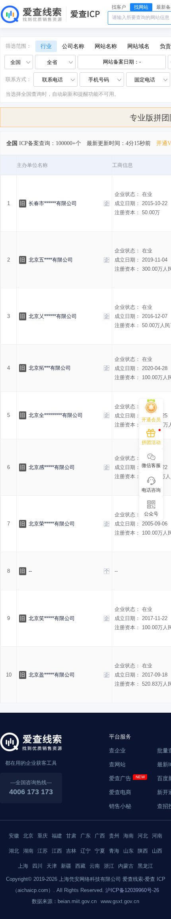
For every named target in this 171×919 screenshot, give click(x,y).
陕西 (143, 851)
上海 (23, 866)
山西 (157, 851)
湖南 (28, 851)
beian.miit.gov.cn (77, 901)
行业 (46, 46)
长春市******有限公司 (53, 203)
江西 (57, 851)
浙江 (109, 866)
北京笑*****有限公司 (52, 618)
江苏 (42, 851)
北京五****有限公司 (51, 260)
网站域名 (138, 46)
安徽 (14, 836)
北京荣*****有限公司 (52, 524)
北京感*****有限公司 (52, 467)
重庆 (42, 836)
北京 (28, 836)
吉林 (71, 851)
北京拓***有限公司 (50, 368)
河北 (143, 836)
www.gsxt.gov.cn (120, 901)
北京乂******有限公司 (53, 316)
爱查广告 (120, 778)
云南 (94, 866)
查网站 (117, 764)
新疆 (66, 866)
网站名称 (106, 46)
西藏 (80, 866)
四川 (37, 866)
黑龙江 (145, 866)
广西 (100, 836)
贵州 (114, 836)
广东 (85, 836)
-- (30, 571)
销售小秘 (120, 806)
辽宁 (85, 851)
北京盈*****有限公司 (52, 675)
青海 (114, 851)
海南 (128, 836)
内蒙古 (126, 866)
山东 (128, 851)
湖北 (14, 851)
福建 (57, 836)
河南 (157, 836)
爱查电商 (120, 792)
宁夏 (100, 851)
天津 (52, 866)
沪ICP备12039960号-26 (132, 890)
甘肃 (71, 836)
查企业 (117, 750)
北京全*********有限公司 (56, 415)
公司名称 (73, 46)
